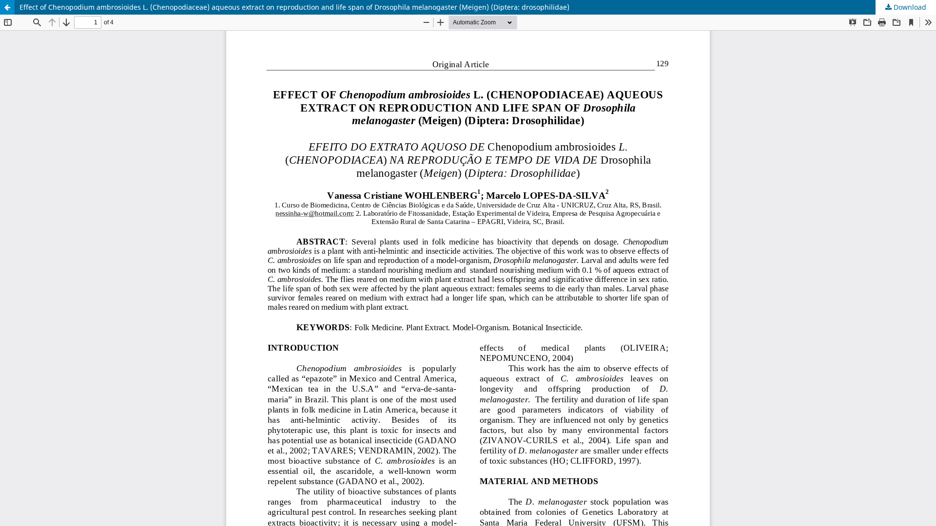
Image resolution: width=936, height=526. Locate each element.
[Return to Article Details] (7, 7)
